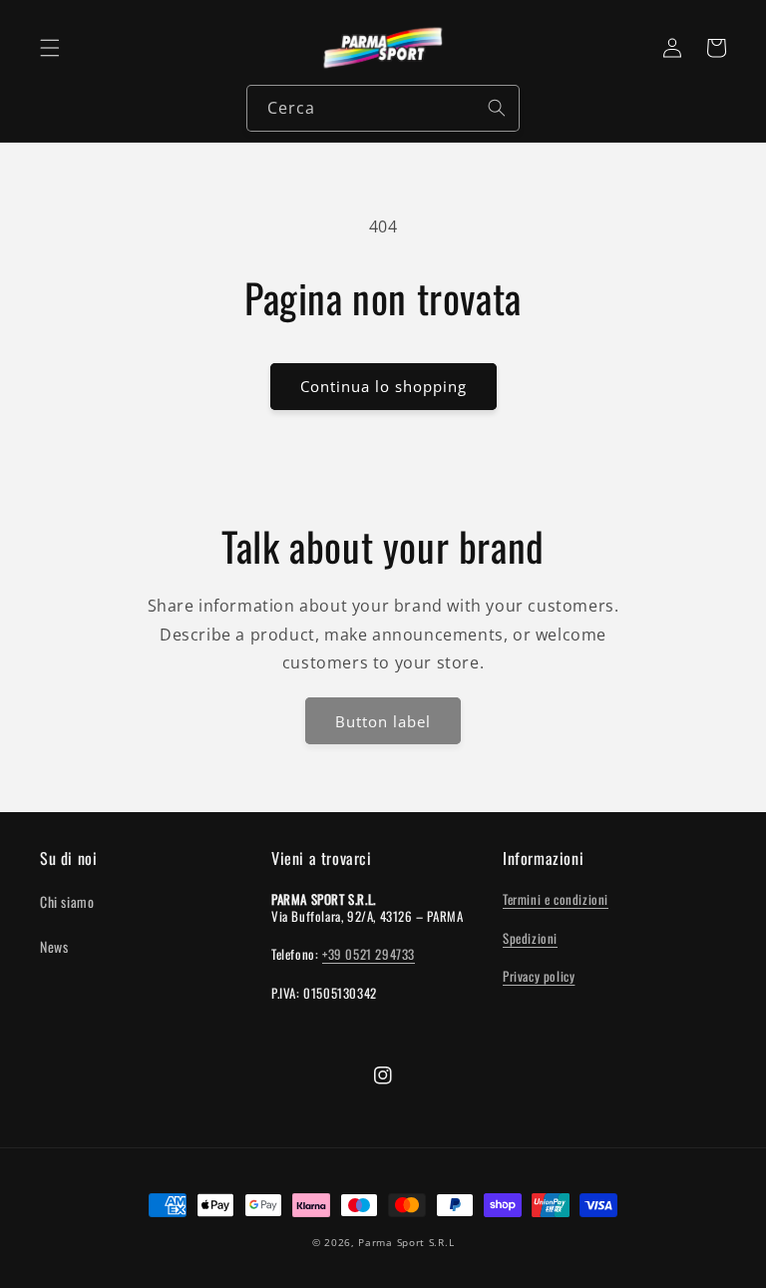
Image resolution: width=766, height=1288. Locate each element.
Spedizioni (530, 938)
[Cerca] (497, 108)
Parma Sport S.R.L (406, 1242)
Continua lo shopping (383, 386)
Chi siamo (67, 901)
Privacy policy (538, 976)
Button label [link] (383, 721)
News (54, 946)
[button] (50, 48)
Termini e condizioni (555, 899)
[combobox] (383, 108)
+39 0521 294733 (368, 954)
